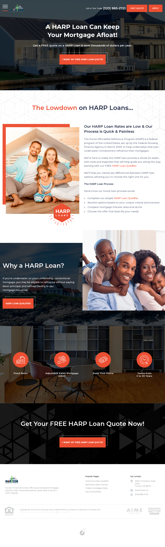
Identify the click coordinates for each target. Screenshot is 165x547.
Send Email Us (141, 490)
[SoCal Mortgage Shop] (17, 8)
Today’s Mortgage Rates (96, 488)
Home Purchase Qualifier (97, 481)
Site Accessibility (93, 492)
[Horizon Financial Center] (11, 479)
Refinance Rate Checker (96, 484)
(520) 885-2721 (114, 8)
